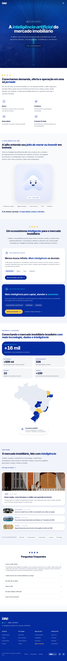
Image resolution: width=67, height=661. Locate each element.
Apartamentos (6, 635)
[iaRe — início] (4, 3)
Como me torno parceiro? (12, 597)
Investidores (54, 643)
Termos (26, 654)
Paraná (20, 643)
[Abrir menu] (63, 3)
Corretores (37, 640)
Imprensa (53, 640)
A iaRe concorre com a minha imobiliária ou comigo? (19, 575)
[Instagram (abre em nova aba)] (59, 654)
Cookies (40, 654)
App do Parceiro (39, 643)
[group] (33, 430)
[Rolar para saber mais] (33, 65)
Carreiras (53, 637)
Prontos (4, 643)
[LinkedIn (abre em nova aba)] (63, 654)
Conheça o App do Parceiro (32, 311)
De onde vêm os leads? (11, 581)
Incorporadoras (39, 635)
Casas (3, 637)
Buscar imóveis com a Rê (14, 277)
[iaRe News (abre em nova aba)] (52, 654)
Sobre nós (54, 635)
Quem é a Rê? (9, 586)
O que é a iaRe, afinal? (11, 564)
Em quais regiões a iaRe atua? (13, 591)
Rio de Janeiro (22, 637)
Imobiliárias (38, 637)
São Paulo (21, 635)
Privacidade (33, 654)
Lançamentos (5, 640)
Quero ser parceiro (12, 311)
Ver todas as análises (8, 467)
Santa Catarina (22, 640)
